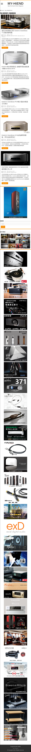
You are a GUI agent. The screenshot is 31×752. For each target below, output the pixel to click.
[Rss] (13, 748)
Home (2, 10)
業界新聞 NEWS (13, 71)
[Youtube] (16, 748)
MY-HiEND (15, 3)
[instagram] (17, 748)
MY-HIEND (18, 746)
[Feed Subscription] (30, 13)
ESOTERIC (4, 35)
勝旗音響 (8, 35)
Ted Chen (4, 34)
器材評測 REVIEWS (14, 35)
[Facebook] (14, 748)
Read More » (5, 47)
